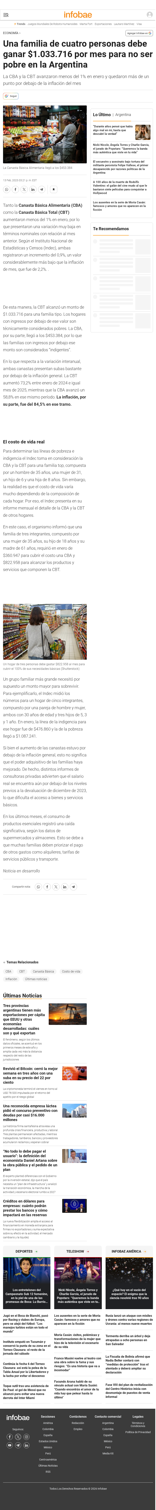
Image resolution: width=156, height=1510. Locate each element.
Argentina (108, 1423)
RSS (48, 1471)
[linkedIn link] (26, 1445)
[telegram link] (18, 1445)
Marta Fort (86, 24)
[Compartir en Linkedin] (33, 189)
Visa (139, 24)
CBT (22, 971)
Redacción (78, 1423)
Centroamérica (48, 1459)
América (48, 1423)
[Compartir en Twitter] (24, 189)
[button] (6, 15)
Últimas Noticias (48, 1465)
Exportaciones (103, 24)
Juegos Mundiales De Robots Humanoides (52, 24)
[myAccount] (150, 15)
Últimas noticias (36, 979)
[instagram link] (26, 1437)
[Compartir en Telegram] (41, 189)
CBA (8, 971)
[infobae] (78, 15)
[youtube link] (10, 1445)
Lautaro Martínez (124, 24)
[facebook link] (10, 1437)
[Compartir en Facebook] (15, 189)
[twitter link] (18, 1437)
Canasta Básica (43, 971)
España (48, 1435)
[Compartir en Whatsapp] (6, 189)
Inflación (11, 979)
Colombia (48, 1429)
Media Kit (108, 1453)
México (48, 1447)
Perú (48, 1453)
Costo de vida (71, 971)
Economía (10, 33)
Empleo (78, 1429)
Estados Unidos (48, 1441)
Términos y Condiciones (138, 1424)
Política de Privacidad (138, 1432)
